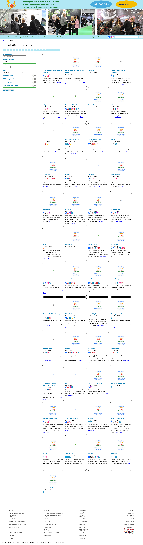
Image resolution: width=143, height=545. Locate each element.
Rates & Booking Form (49, 512)
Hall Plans (11, 516)
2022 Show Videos (83, 527)
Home (11, 37)
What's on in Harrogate (14, 527)
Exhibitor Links (12, 520)
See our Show (36, 37)
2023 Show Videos (83, 526)
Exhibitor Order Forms (49, 521)
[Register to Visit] (126, 8)
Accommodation (12, 518)
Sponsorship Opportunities (50, 526)
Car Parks (46, 529)
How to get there (13, 526)
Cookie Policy (82, 538)
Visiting (18, 37)
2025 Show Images (83, 518)
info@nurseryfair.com (129, 524)
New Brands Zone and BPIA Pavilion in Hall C (54, 513)
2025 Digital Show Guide (84, 516)
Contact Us (47, 37)
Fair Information (12, 515)
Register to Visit (12, 512)
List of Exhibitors (47, 516)
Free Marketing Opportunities (50, 524)
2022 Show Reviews (83, 529)
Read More (59, 82)
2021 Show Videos (83, 530)
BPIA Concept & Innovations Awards (17, 521)
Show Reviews (47, 530)
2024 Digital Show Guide (84, 520)
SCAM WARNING (47, 535)
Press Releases (82, 515)
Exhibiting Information (49, 520)
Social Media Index (13, 523)
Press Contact (82, 532)
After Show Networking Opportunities (17, 524)
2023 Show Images (83, 524)
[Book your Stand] (101, 7)
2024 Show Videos (83, 523)
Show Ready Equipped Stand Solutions (52, 515)
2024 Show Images (83, 521)
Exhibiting (26, 37)
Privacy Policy (82, 537)
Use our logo (82, 512)
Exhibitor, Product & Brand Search (16, 513)
